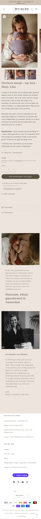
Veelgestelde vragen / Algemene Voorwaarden (20, 463)
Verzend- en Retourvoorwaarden (15, 467)
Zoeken (6, 449)
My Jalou (10, 510)
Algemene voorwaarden (21, 513)
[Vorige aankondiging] (3, 2)
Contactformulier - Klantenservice (16, 421)
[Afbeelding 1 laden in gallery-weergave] (10, 74)
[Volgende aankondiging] (37, 2)
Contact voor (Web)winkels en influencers (18, 437)
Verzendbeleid (34, 513)
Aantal (3, 165)
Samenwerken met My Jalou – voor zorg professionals (18, 431)
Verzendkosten (19, 160)
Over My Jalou (9, 454)
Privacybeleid (9, 513)
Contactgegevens (21, 516)
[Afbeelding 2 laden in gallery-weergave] (20, 74)
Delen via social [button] (9, 194)
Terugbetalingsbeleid (33, 510)
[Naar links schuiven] (2, 75)
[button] (4, 9)
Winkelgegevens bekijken (12, 188)
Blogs (6, 458)
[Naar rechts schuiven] (39, 75)
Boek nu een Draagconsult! (13, 425)
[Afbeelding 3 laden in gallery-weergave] (31, 74)
